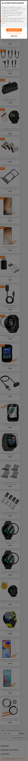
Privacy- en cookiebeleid (14, 33)
